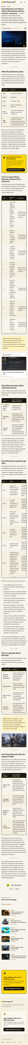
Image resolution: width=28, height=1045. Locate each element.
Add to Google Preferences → (15, 169)
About (3, 1042)
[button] (14, 365)
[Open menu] (21, 2)
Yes (12, 889)
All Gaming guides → (7, 904)
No (18, 889)
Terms (19, 1042)
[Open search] (24, 2)
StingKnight (8, 354)
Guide (8, 6)
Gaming (4, 6)
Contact (8, 1042)
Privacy (14, 1042)
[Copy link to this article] (25, 28)
